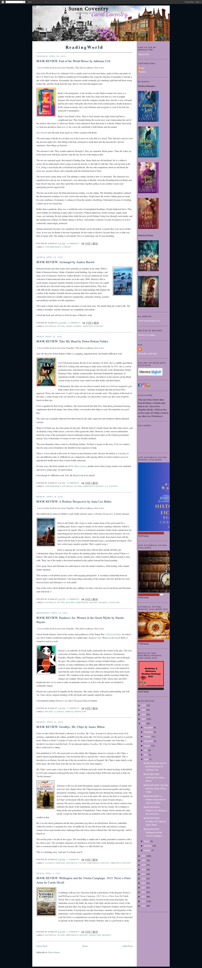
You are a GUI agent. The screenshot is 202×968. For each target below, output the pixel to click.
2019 (143, 864)
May (146, 754)
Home (85, 946)
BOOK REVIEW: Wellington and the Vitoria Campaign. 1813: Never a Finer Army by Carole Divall (83, 880)
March (147, 841)
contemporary (53, 247)
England (60, 863)
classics (59, 712)
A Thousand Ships (113, 634)
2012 (143, 896)
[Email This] (86, 243)
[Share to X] (91, 243)
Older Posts (128, 946)
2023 (143, 718)
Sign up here (143, 54)
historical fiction (55, 326)
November (148, 731)
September (149, 741)
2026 (143, 705)
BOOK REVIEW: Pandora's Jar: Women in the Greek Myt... (155, 810)
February (148, 845)
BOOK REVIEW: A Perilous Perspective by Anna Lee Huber (73, 501)
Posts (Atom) (54, 952)
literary (66, 247)
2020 (143, 860)
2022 (143, 723)
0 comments (73, 244)
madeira (142, 71)
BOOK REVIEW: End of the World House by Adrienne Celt (73, 61)
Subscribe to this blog (147, 353)
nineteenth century (87, 603)
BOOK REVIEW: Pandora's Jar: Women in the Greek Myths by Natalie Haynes (80, 619)
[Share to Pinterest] (96, 243)
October (148, 736)
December (148, 727)
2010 (143, 905)
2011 (143, 901)
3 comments (73, 860)
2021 (143, 855)
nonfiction (80, 712)
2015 (143, 883)
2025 (143, 709)
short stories (73, 326)
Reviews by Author (146, 334)
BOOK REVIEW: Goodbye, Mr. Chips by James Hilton (70, 727)
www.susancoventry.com (149, 320)
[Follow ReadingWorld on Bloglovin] (150, 374)
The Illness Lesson (78, 466)
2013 (143, 892)
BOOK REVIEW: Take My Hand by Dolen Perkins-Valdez (72, 341)
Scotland (114, 603)
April (146, 759)
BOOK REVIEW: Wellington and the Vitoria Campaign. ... (154, 832)
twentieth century (93, 326)
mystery (70, 603)
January (147, 850)
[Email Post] (82, 244)
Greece (69, 712)
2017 (143, 874)
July (146, 750)
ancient (49, 712)
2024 (143, 714)
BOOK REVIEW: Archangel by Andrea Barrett (65, 262)
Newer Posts (41, 946)
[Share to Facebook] (94, 243)
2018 (143, 869)
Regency (103, 603)
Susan (141, 67)
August (147, 745)
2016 (143, 878)
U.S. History (111, 486)
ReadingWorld (85, 47)
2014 (143, 887)
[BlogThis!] (88, 243)
